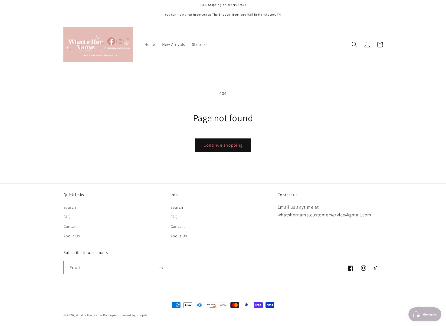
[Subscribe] (161, 267)
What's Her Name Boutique (97, 315)
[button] (198, 44)
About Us (71, 236)
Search (69, 207)
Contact (70, 226)
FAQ (67, 216)
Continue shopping (223, 145)
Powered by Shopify (133, 315)
